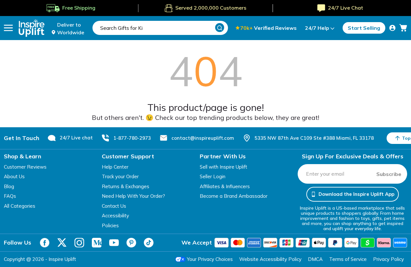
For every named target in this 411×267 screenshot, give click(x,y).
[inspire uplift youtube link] (114, 242)
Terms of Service (348, 259)
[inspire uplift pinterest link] (131, 242)
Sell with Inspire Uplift (223, 167)
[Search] (219, 27)
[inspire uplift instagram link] (79, 242)
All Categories (19, 206)
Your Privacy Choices (210, 259)
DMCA (315, 259)
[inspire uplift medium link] (96, 242)
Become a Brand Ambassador (233, 196)
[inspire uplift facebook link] (44, 242)
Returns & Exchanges (125, 186)
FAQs (10, 196)
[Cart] (403, 28)
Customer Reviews (25, 167)
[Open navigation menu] (8, 28)
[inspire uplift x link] (62, 242)
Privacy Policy (388, 259)
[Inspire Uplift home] (31, 28)
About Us (14, 176)
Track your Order (120, 176)
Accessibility (115, 216)
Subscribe (388, 174)
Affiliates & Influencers (225, 186)
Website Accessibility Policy (270, 259)
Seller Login (212, 176)
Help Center (115, 167)
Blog (9, 186)
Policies (110, 225)
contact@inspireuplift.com (202, 138)
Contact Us (114, 206)
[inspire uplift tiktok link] (148, 242)
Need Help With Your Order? (133, 196)
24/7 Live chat (76, 138)
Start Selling (364, 28)
